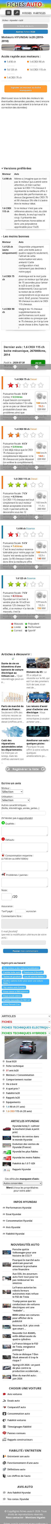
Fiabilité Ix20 (13, 1093)
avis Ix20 (12, 1070)
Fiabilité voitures (17, 1420)
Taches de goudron (12, 976)
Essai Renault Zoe (11, 1004)
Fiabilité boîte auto (11, 972)
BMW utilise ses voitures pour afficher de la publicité (26, 1318)
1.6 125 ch (12, 69)
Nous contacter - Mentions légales (25, 1517)
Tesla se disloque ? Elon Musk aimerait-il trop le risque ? (25, 1357)
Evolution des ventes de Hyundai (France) (25, 1145)
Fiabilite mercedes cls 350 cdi (16, 1000)
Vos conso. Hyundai (18, 1499)
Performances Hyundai (18, 1207)
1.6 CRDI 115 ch (38, 69)
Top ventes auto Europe (14, 987)
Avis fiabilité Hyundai (19, 1492)
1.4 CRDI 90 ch (37, 61)
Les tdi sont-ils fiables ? (34, 976)
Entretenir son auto (18, 1456)
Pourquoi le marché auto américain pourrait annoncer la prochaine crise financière (26, 1264)
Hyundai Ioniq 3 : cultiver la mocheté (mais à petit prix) (26, 1129)
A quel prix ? (13, 1088)
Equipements (13, 1102)
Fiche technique (15, 1065)
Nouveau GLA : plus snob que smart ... (26, 1327)
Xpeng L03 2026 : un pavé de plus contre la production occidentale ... (26, 1368)
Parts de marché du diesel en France (12, 708)
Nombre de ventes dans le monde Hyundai (25, 1138)
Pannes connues (17, 1433)
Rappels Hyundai (21, 1169)
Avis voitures (15, 1394)
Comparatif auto (17, 1407)
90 (15, 1106)
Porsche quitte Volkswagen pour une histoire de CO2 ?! (24, 1252)
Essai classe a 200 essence (15, 991)
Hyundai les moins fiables (26, 1157)
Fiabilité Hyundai (15, 1233)
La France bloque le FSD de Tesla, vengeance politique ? (25, 1346)
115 (19, 1111)
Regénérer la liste (25, 769)
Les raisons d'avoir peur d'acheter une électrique (37, 709)
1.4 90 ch (11, 61)
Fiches (5, 20)
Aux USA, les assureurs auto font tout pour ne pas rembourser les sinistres (25, 1278)
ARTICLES (40, 13)
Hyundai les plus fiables (25, 1151)
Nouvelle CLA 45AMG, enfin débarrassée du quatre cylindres (24, 1336)
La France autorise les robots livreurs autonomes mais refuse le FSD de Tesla (25, 1292)
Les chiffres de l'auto (19, 1475)
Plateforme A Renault (33, 972)
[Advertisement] (25, 137)
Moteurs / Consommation (20, 1075)
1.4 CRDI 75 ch (14, 77)
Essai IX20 (11, 1061)
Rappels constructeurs (20, 1439)
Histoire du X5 (34, 672)
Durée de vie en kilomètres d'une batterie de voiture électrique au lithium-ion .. (12, 669)
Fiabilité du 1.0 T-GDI (23, 1163)
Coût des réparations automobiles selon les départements (12, 745)
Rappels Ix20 (13, 1097)
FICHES (28, 13)
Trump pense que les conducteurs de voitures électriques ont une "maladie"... (26, 1306)
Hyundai (13, 20)
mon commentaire (25, 951)
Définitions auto (16, 1469)
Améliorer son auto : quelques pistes (38, 742)
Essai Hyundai (13, 1214)
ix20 (21, 20)
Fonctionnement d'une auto (23, 1462)
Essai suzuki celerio (12, 996)
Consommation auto (19, 1413)
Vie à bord (11, 1084)
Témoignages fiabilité (19, 1426)
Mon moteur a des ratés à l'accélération (21, 968)
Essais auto (14, 1400)
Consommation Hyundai (19, 1220)
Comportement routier (19, 1079)
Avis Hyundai (13, 1227)
